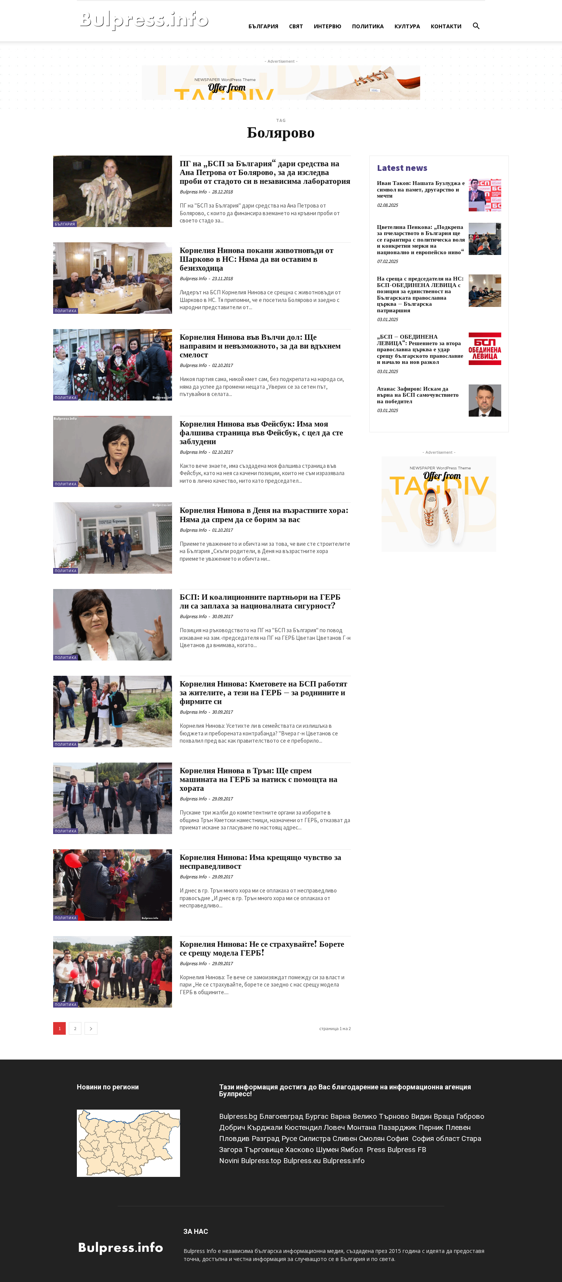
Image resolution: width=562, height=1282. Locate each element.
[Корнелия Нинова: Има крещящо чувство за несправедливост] (112, 885)
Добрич (233, 1127)
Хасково (300, 1149)
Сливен (346, 1138)
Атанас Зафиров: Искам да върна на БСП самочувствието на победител (418, 395)
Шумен (328, 1149)
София (398, 1138)
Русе (290, 1138)
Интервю (327, 26)
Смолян (373, 1138)
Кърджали (265, 1127)
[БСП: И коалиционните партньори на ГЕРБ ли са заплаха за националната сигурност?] (112, 624)
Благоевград (282, 1116)
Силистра (316, 1138)
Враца (445, 1116)
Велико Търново (381, 1116)
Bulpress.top (262, 1160)
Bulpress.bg (239, 1116)
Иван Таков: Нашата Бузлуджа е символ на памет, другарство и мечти (421, 190)
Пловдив (235, 1138)
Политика (368, 26)
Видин (422, 1116)
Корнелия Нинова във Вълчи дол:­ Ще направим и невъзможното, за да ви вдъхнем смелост (260, 346)
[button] (476, 27)
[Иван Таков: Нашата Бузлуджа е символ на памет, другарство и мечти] (485, 195)
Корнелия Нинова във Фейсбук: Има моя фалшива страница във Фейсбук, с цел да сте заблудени (261, 433)
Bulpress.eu (303, 1160)
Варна (341, 1116)
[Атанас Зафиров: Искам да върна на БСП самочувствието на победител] (485, 401)
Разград (266, 1138)
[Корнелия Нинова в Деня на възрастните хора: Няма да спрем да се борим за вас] (112, 538)
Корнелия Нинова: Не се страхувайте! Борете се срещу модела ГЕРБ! (262, 949)
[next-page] (90, 1028)
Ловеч (335, 1127)
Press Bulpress (391, 1149)
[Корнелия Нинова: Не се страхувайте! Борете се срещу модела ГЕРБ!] (112, 972)
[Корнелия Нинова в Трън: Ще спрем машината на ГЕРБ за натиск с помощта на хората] (112, 798)
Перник (432, 1127)
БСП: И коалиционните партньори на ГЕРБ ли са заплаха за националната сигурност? (260, 601)
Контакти (446, 26)
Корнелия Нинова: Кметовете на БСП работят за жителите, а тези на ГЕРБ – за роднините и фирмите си (263, 693)
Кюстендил (304, 1127)
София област (436, 1138)
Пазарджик (398, 1127)
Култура (407, 26)
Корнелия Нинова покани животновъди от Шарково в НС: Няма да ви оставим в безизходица (256, 259)
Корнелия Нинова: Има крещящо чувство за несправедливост (260, 862)
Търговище (264, 1149)
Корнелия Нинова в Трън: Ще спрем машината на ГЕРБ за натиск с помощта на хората (259, 780)
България (263, 26)
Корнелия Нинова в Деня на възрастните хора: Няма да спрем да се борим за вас (264, 515)
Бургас (317, 1116)
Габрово (470, 1116)
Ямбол (354, 1149)
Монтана (362, 1127)
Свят (296, 26)
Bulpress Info (193, 191)
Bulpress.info (345, 1160)
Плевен (458, 1127)
